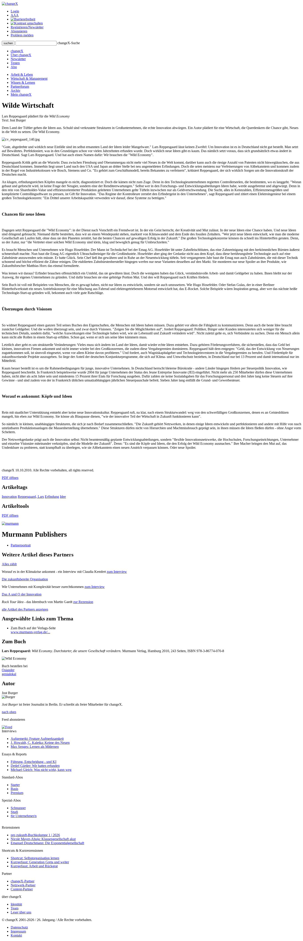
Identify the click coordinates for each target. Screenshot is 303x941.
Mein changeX (21, 94)
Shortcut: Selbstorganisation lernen (35, 858)
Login (15, 11)
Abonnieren (19, 31)
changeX (17, 51)
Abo (14, 67)
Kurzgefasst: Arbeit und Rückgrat (34, 866)
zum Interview (117, 572)
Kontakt (16, 935)
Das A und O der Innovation (21, 594)
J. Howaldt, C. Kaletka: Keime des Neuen (40, 742)
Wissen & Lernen (23, 82)
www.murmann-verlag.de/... (30, 632)
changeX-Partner (22, 881)
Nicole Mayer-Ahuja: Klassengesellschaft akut (43, 839)
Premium (17, 793)
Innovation (9, 496)
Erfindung (52, 496)
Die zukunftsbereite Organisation (25, 579)
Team (14, 908)
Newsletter (18, 59)
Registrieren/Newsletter (27, 27)
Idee (63, 496)
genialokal (9, 674)
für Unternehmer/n (24, 816)
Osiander (8, 670)
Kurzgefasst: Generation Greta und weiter (40, 862)
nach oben (9, 712)
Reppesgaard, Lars (31, 496)
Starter (15, 785)
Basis (14, 789)
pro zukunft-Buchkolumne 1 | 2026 (35, 835)
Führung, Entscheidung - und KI (33, 762)
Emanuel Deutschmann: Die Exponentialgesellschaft (47, 843)
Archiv (15, 90)
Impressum (18, 931)
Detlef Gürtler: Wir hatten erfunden (35, 766)
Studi (14, 812)
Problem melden (22, 35)
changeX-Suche (68, 43)
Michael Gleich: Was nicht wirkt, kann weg (41, 770)
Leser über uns (21, 912)
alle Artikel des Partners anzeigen (25, 609)
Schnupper (18, 808)
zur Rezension (83, 602)
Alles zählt (9, 564)
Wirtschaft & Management (29, 78)
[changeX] (10, 4)
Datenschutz (19, 927)
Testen (15, 63)
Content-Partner (22, 889)
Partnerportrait (21, 545)
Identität (16, 904)
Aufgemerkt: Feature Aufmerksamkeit (37, 738)
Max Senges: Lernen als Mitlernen (35, 746)
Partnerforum (20, 86)
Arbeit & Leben (22, 74)
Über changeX (21, 55)
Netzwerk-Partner (23, 885)
